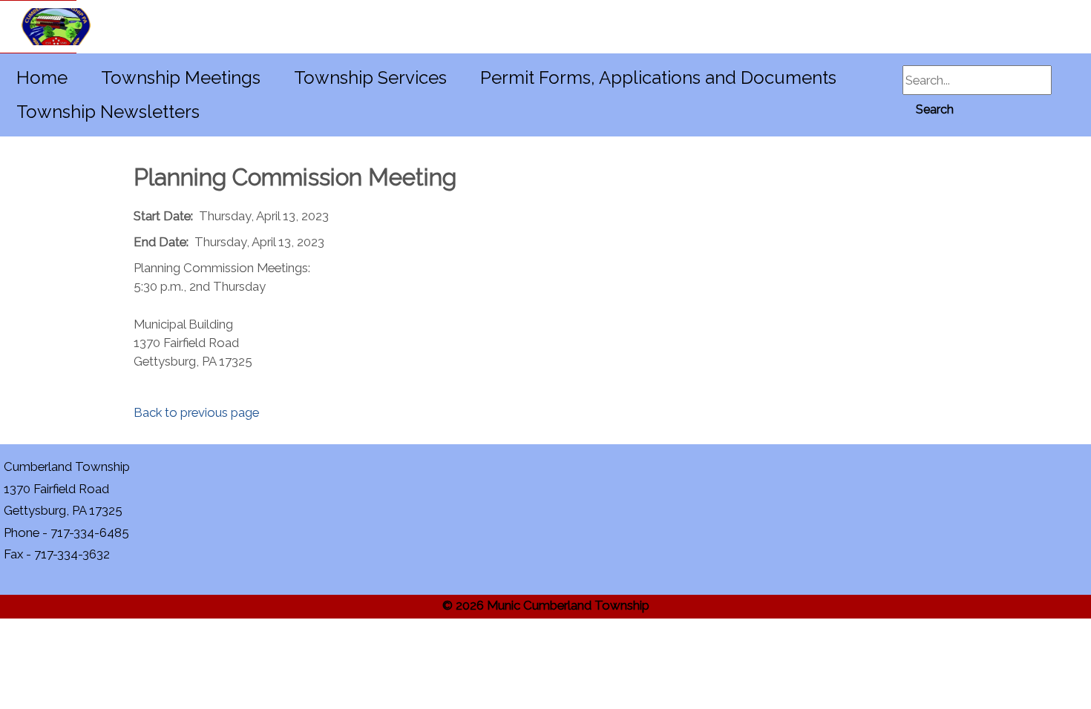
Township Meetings (181, 77)
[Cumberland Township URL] (38, 26)
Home (42, 77)
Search (935, 109)
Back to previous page (196, 412)
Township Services (370, 77)
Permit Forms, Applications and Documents (658, 77)
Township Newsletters (108, 111)
